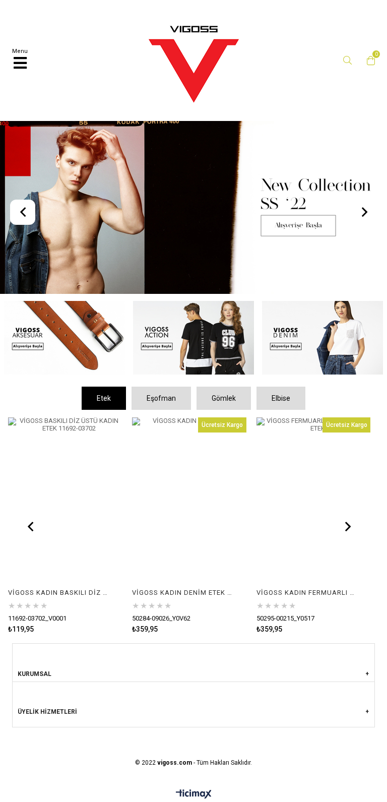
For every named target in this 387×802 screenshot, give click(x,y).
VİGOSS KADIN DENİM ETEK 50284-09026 (183, 592)
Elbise (281, 398)
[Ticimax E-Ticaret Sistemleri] (194, 794)
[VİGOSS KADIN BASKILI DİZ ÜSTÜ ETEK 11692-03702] (65, 503)
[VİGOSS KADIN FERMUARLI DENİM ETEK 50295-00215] (313, 503)
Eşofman (161, 398)
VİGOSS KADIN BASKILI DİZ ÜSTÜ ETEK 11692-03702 (59, 592)
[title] (193, 208)
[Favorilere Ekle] (65, 525)
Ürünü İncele (90, 525)
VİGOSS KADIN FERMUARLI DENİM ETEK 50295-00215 (307, 592)
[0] (368, 60)
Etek (104, 398)
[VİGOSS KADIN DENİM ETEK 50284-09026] (189, 503)
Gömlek (224, 398)
